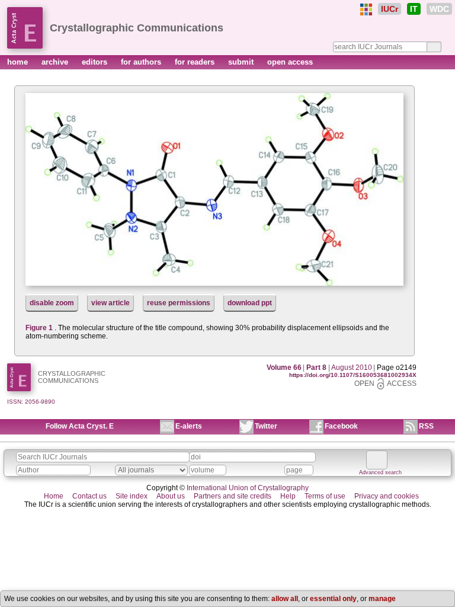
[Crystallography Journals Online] (366, 9)
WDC (439, 9)
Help (288, 496)
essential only (333, 599)
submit (242, 61)
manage (382, 599)
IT (414, 9)
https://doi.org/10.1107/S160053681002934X (352, 375)
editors (96, 61)
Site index (132, 496)
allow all (284, 599)
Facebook (341, 426)
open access (290, 61)
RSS (426, 426)
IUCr (389, 9)
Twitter (266, 426)
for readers (196, 61)
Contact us (89, 496)
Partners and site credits (232, 496)
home (18, 61)
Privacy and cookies (386, 496)
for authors (142, 61)
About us (170, 496)
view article (110, 303)
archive (56, 61)
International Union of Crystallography (248, 488)
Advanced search (380, 472)
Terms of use (325, 496)
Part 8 (316, 367)
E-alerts (188, 426)
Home (53, 496)
